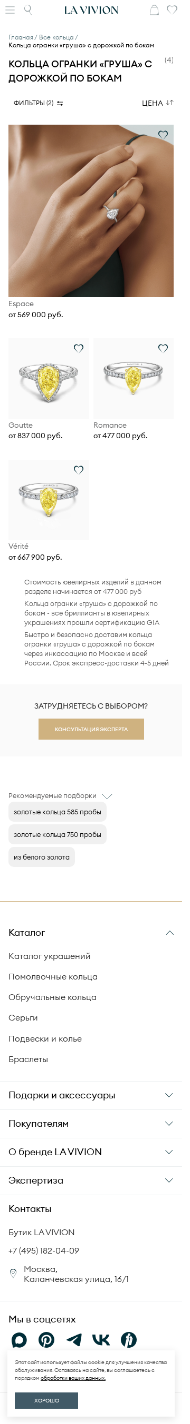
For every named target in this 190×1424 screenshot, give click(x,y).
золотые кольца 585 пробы (57, 811)
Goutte (20, 425)
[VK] (101, 1339)
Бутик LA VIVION (41, 1232)
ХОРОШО (46, 1400)
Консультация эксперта (91, 729)
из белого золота (42, 857)
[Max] (19, 1339)
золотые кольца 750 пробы (57, 834)
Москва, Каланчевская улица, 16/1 (76, 1274)
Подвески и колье (45, 1038)
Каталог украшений (49, 956)
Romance (110, 425)
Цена (152, 103)
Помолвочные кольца (53, 976)
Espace (21, 303)
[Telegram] (73, 1339)
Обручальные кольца (52, 997)
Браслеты (28, 1059)
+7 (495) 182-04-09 (43, 1250)
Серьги (23, 1017)
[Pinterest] (46, 1339)
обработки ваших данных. (73, 1378)
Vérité (18, 546)
